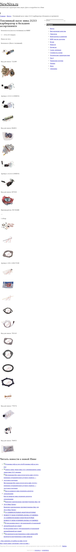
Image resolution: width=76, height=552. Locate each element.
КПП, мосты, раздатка (57, 39)
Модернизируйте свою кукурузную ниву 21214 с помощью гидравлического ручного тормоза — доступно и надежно (20, 485)
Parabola (38, 550)
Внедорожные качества (58, 31)
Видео (9, 16)
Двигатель (53, 34)
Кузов (52, 42)
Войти (64, 546)
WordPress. (45, 550)
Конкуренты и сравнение (58, 36)
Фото (52, 66)
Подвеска (53, 47)
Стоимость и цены (56, 53)
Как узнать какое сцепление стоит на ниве (15, 543)
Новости (53, 44)
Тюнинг (52, 63)
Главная (2, 16)
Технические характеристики (60, 55)
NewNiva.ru (9, 4)
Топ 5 (52, 58)
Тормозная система (56, 61)
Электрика (53, 69)
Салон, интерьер (55, 50)
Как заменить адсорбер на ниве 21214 (13, 541)
